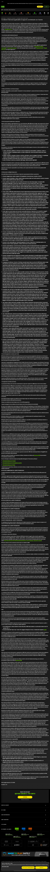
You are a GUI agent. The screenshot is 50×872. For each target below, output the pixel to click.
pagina (45, 629)
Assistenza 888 (37, 455)
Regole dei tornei (39, 48)
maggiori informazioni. (39, 3)
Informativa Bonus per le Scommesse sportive (12, 463)
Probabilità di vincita (31, 3)
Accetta (41, 867)
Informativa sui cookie (44, 864)
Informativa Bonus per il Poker (9, 465)
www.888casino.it (8, 29)
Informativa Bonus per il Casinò (9, 461)
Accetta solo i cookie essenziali (28, 867)
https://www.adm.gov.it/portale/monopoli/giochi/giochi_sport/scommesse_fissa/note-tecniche (23, 540)
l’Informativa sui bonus (12, 48)
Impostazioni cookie (5, 866)
